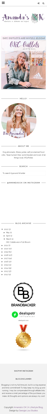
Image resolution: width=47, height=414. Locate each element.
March (9, 239)
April (8, 236)
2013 (6, 271)
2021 (6, 245)
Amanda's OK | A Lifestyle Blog (28, 407)
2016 (6, 262)
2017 (6, 258)
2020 (6, 249)
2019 (6, 252)
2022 (6, 229)
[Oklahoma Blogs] (23, 351)
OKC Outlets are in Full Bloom (23, 37)
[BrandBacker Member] (23, 307)
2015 (6, 265)
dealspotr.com (23, 320)
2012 (6, 275)
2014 (6, 268)
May (8, 233)
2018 (6, 255)
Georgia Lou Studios (28, 410)
